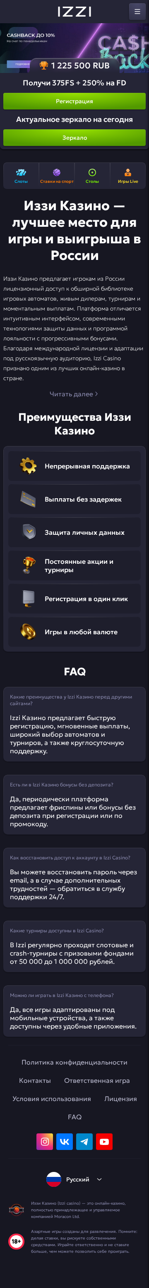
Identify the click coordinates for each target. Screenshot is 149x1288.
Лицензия (120, 1098)
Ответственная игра (97, 1080)
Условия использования (51, 1098)
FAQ (75, 1117)
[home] (74, 12)
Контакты (35, 1080)
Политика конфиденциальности (74, 1062)
